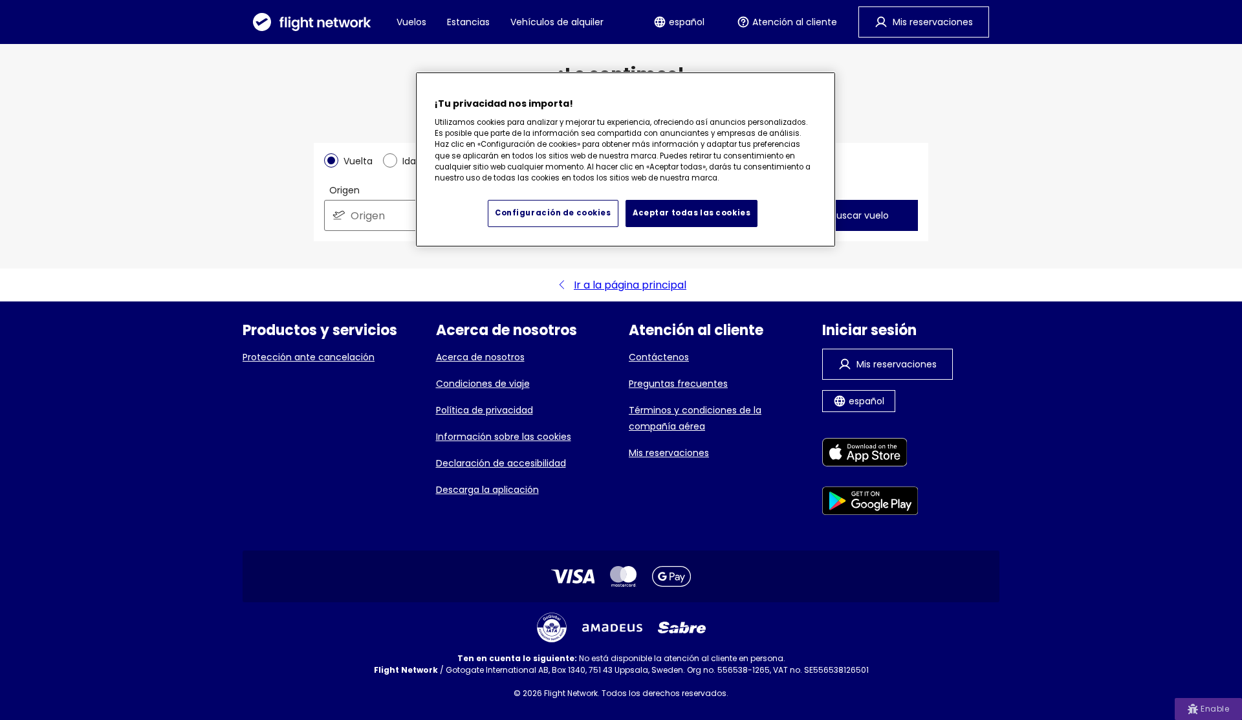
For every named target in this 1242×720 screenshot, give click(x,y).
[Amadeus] (612, 628)
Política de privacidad (484, 410)
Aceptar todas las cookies (691, 213)
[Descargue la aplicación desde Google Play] (870, 502)
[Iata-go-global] (552, 627)
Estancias (468, 22)
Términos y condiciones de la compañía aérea (695, 418)
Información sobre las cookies (503, 436)
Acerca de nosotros (480, 357)
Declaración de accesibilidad (501, 463)
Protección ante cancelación (309, 357)
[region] (625, 159)
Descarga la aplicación (487, 489)
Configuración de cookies (553, 213)
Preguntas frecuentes (678, 383)
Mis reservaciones (669, 452)
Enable (1215, 708)
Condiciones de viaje (483, 383)
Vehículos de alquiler (557, 22)
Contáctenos (659, 357)
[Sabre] (682, 627)
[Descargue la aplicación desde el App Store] (870, 454)
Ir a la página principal (630, 285)
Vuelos (411, 22)
